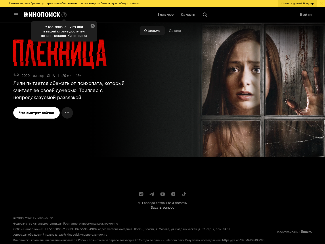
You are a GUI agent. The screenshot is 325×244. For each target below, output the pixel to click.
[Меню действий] (67, 113)
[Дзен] (173, 194)
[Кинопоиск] (42, 15)
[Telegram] (152, 194)
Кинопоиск (40, 217)
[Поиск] (205, 14)
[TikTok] (183, 194)
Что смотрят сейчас (36, 113)
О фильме (152, 31)
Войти (306, 14)
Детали (175, 31)
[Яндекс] (306, 231)
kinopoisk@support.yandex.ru (87, 234)
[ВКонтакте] (141, 194)
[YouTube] (162, 194)
